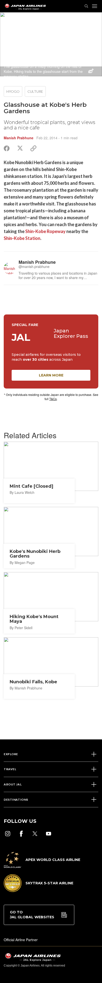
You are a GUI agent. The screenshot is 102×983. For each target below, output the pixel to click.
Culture (35, 91)
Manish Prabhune (18, 137)
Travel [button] (10, 769)
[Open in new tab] (8, 834)
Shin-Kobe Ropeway (45, 231)
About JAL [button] (13, 784)
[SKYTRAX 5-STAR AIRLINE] (38, 890)
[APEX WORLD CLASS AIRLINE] (42, 866)
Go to (32, 914)
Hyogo (13, 91)
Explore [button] (11, 754)
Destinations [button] (16, 799)
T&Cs (53, 399)
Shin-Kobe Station (22, 238)
